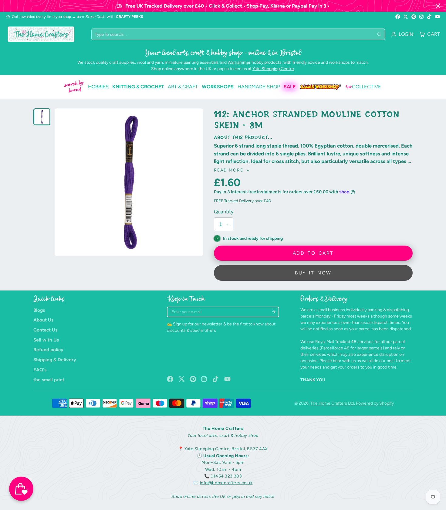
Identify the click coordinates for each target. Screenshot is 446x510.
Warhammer (239, 62)
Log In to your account (402, 34)
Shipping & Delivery (54, 359)
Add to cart (313, 253)
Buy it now (313, 273)
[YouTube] (437, 16)
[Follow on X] (405, 16)
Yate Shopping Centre (273, 68)
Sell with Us (46, 340)
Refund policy (48, 349)
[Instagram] (421, 16)
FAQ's (39, 369)
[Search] (378, 34)
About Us (43, 320)
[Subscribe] (273, 312)
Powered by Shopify (375, 403)
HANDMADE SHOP (259, 87)
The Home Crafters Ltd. (332, 403)
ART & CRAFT (183, 87)
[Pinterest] (413, 16)
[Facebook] (397, 16)
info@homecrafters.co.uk (226, 482)
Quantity (224, 212)
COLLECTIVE (363, 87)
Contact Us (45, 330)
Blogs (39, 310)
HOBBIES (98, 87)
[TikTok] (429, 16)
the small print (48, 379)
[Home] (41, 34)
